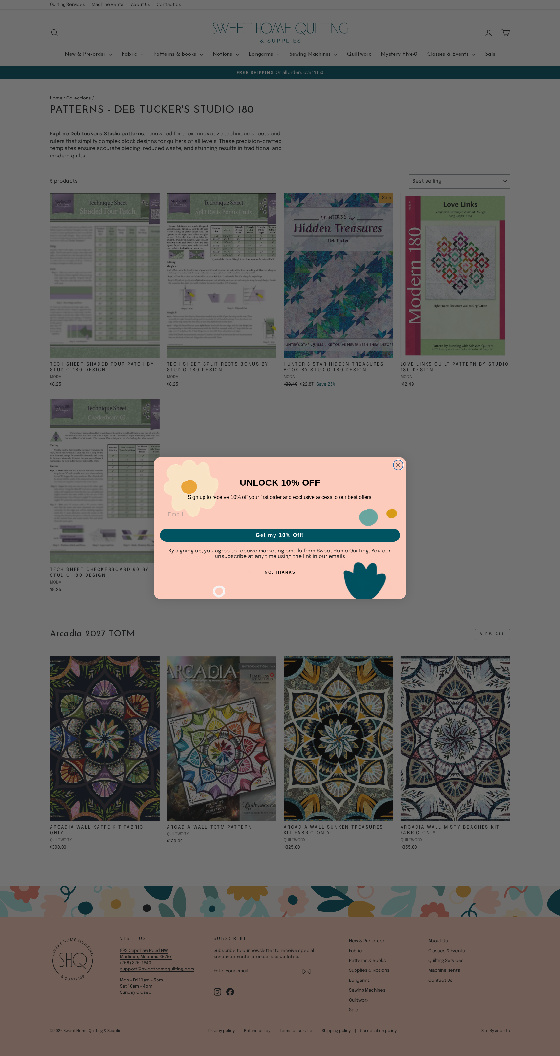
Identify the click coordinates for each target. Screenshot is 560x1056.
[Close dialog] (398, 465)
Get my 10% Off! (280, 535)
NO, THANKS (280, 572)
